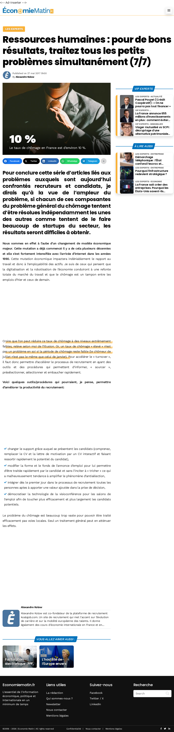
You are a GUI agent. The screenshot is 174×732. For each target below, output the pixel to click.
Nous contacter (56, 709)
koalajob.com (29, 617)
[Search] (167, 693)
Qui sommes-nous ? (59, 698)
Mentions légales (57, 715)
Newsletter (53, 704)
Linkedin (95, 704)
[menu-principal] (169, 10)
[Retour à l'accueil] (80, 10)
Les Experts (14, 29)
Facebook (96, 692)
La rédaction (54, 692)
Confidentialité (73, 729)
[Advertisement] (57, 310)
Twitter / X (97, 698)
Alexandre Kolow (31, 607)
